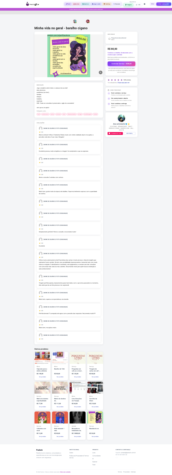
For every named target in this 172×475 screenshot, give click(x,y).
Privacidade (126, 472)
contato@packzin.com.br (128, 452)
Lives (93, 453)
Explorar (94, 462)
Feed (93, 465)
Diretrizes (133, 472)
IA (93, 459)
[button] (96, 4)
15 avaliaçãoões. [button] (119, 82)
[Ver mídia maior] (100, 72)
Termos (120, 472)
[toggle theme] (144, 4)
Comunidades (96, 456)
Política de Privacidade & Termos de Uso (79, 457)
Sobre (71, 453)
